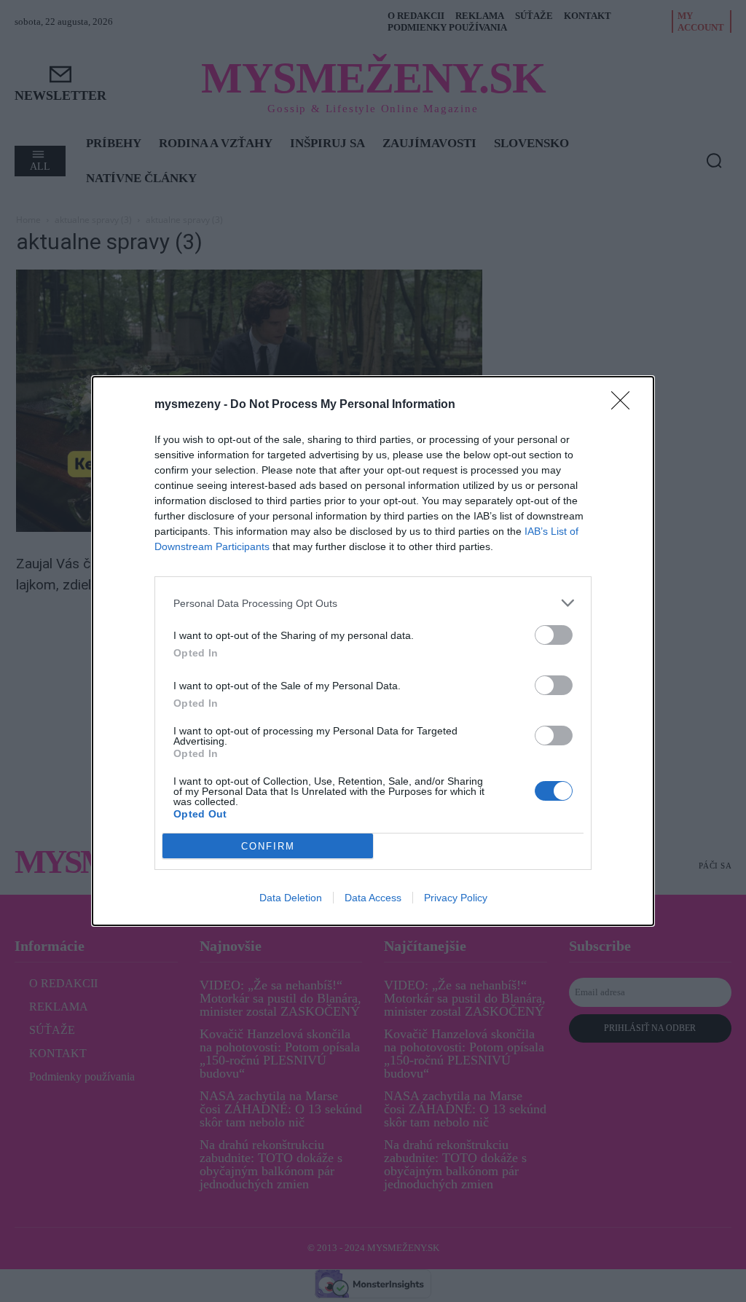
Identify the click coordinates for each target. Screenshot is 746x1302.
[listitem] (373, 603)
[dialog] (373, 651)
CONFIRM (268, 846)
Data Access (373, 897)
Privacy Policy (455, 897)
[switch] (554, 635)
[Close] (625, 405)
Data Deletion (290, 897)
